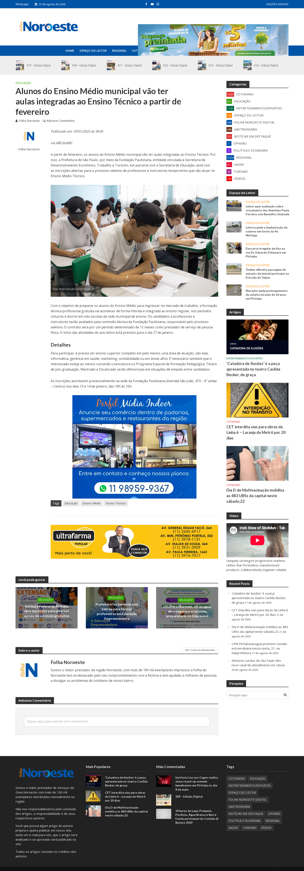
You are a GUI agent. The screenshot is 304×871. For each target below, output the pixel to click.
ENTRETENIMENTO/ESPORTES (244, 358)
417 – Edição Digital (129, 65)
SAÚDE (233, 828)
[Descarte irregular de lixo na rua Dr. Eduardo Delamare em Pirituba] (234, 247)
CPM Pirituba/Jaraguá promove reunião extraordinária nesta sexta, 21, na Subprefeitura (259, 648)
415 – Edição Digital (220, 65)
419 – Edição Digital (38, 65)
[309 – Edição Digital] (163, 800)
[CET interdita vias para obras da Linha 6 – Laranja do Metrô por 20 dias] (257, 400)
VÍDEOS (266, 828)
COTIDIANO (233, 422)
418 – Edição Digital (84, 65)
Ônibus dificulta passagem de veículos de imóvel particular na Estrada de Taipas (267, 273)
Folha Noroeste (29, 121)
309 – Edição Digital (189, 796)
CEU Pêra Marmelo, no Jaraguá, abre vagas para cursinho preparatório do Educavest (187, 611)
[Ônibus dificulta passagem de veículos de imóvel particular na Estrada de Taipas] (234, 269)
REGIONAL (119, 51)
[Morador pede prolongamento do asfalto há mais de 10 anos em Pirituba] (234, 290)
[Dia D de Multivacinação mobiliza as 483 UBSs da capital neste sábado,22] (257, 463)
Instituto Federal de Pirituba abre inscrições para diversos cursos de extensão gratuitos (46, 611)
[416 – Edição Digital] (156, 65)
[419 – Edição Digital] (20, 65)
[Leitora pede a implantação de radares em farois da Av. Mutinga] (234, 226)
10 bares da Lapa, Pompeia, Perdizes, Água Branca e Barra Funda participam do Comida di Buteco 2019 (196, 816)
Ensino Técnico (116, 503)
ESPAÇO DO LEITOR (93, 51)
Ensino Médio (92, 503)
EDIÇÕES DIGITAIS (277, 4)
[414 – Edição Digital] (247, 65)
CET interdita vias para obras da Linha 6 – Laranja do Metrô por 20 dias (256, 432)
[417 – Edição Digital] (111, 65)
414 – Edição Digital (266, 65)
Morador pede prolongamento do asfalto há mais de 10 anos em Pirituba (267, 294)
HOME (70, 51)
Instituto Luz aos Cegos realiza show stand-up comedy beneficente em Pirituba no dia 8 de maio (196, 783)
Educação (71, 503)
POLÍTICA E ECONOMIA (245, 821)
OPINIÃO (274, 814)
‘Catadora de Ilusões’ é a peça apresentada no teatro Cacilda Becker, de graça (253, 369)
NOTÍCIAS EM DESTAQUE (246, 814)
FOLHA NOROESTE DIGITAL (248, 800)
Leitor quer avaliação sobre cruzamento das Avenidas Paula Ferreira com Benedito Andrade (267, 210)
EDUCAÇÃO (23, 83)
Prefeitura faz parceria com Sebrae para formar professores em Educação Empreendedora (117, 611)
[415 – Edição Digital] (201, 65)
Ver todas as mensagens (200, 650)
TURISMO (249, 828)
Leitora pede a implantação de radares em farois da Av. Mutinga (266, 231)
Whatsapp (22, 4)
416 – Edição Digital (175, 65)
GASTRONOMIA (239, 807)
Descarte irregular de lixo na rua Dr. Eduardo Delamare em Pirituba (266, 252)
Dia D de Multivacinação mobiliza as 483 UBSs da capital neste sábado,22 (255, 496)
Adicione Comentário (61, 121)
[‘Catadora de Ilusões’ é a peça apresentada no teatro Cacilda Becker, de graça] (257, 336)
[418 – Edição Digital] (65, 65)
